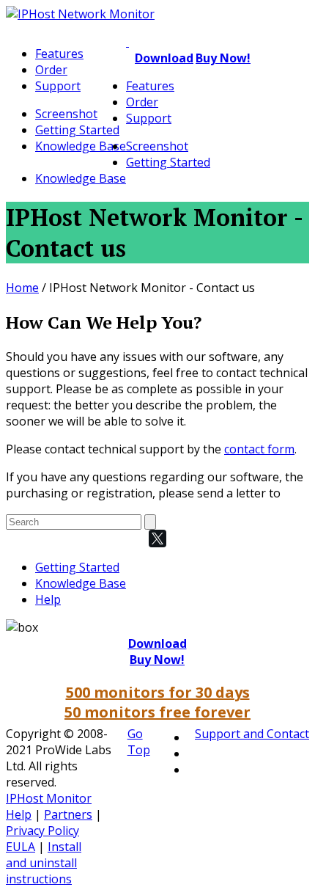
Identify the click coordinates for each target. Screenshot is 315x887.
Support (58, 86)
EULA (20, 847)
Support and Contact (252, 734)
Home (22, 288)
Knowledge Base (80, 146)
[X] (157, 538)
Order (51, 70)
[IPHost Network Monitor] (80, 14)
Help (48, 599)
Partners (68, 814)
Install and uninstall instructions (43, 863)
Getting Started (77, 130)
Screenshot (66, 114)
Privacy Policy (42, 830)
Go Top (138, 742)
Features (59, 53)
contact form (259, 449)
